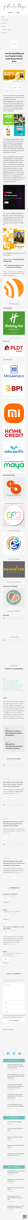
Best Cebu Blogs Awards (11, 271)
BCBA (4, 680)
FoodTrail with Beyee (12, 688)
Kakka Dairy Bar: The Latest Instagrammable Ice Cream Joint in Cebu (15, 1198)
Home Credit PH (8, 440)
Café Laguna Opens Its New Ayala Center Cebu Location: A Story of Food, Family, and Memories (13, 784)
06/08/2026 (6, 858)
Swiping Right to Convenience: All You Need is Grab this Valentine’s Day (15, 1207)
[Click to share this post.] (6, 88)
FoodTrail (4, 23)
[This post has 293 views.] (11, 88)
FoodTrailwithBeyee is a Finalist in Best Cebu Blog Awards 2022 (16, 1172)
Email (6, 1007)
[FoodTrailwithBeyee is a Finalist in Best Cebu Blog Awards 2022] (14, 76)
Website (6, 1011)
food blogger (12, 686)
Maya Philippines (8, 471)
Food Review (4, 20)
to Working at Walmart (11, 911)
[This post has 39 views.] (4, 797)
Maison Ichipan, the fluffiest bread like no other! (15, 1146)
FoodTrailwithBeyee (8, 690)
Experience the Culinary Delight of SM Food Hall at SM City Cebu (15, 1154)
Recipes (3, 26)
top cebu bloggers (19, 690)
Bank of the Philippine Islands (11, 396)
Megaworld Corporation (10, 379)
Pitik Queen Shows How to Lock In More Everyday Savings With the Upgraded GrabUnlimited (13, 824)
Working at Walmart (10, 894)
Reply (5, 898)
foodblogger (19, 686)
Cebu (16, 684)
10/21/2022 (14, 44)
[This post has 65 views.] (4, 876)
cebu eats (21, 684)
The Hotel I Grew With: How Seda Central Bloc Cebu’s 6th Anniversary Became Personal (15, 1096)
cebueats (5, 686)
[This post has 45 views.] (4, 837)
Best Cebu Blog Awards (13, 680)
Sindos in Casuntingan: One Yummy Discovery (15, 1137)
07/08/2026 (6, 818)
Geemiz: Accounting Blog (14, 669)
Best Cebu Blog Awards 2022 (10, 682)
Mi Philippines (7, 425)
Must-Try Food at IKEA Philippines (14, 1121)
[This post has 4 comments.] (15, 88)
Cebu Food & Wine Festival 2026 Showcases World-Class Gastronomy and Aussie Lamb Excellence (14, 863)
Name (6, 1002)
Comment (7, 985)
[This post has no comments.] (9, 797)
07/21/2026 (6, 779)
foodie (4, 688)
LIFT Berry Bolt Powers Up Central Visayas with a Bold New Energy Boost (15, 1105)
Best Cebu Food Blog (8, 684)
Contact (3, 32)
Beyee (17, 63)
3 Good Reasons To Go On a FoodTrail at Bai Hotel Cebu (15, 1180)
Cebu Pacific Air (8, 458)
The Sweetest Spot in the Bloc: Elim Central (15, 1129)
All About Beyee (6, 29)
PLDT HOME (7, 354)
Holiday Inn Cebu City (14, 338)
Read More (18, 793)
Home (2, 16)
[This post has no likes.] (20, 88)
